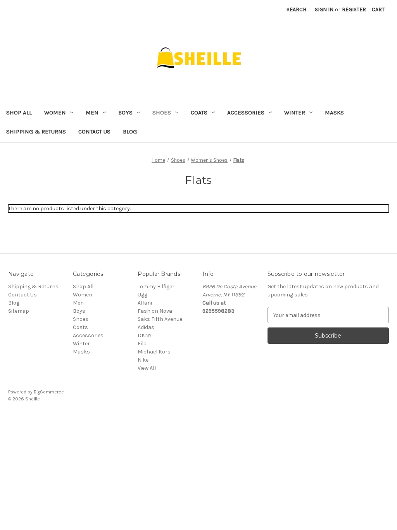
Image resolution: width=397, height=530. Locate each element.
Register (354, 9)
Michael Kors (154, 351)
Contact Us (94, 131)
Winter (294, 112)
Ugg (142, 294)
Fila (142, 343)
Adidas (146, 327)
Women (55, 112)
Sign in (324, 9)
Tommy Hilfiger (156, 286)
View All (147, 368)
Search (296, 9)
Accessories (245, 112)
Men (92, 112)
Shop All (19, 112)
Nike (143, 360)
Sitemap (18, 311)
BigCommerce (49, 392)
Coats (199, 112)
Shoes (161, 112)
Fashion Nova (155, 311)
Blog (130, 131)
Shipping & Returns (36, 131)
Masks (334, 112)
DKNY (145, 335)
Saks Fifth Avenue (160, 319)
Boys (125, 112)
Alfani (145, 303)
